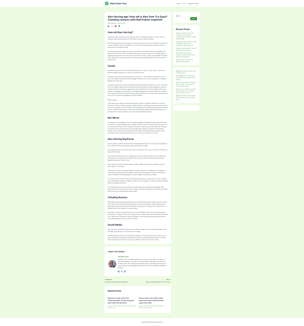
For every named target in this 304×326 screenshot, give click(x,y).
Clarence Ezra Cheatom (183, 82)
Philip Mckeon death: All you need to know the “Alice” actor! (186, 84)
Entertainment (152, 305)
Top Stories (130, 305)
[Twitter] (112, 26)
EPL (184, 3)
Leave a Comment (112, 305)
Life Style (120, 305)
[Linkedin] (119, 26)
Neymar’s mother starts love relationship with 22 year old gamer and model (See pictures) (121, 300)
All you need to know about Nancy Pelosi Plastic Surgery (186, 77)
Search (178, 16)
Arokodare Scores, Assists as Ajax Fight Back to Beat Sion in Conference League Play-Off (186, 43)
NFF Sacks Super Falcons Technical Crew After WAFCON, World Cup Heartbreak (185, 55)
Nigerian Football (193, 3)
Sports (179, 3)
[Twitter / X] (122, 271)
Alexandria (111, 85)
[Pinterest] (115, 26)
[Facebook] (108, 26)
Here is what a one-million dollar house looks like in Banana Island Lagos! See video (151, 300)
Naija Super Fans (118, 3)
